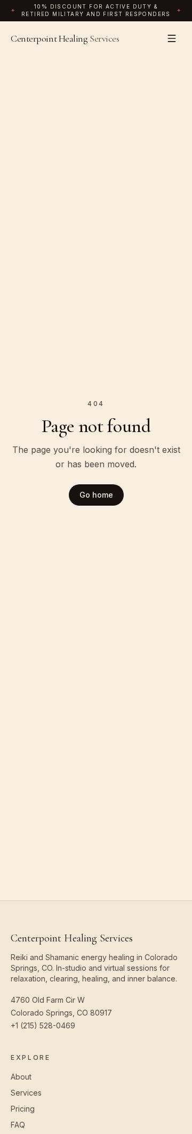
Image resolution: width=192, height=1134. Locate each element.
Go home (96, 494)
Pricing (23, 1108)
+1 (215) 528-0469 (43, 1025)
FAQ (18, 1124)
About (21, 1076)
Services (26, 1092)
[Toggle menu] (171, 38)
